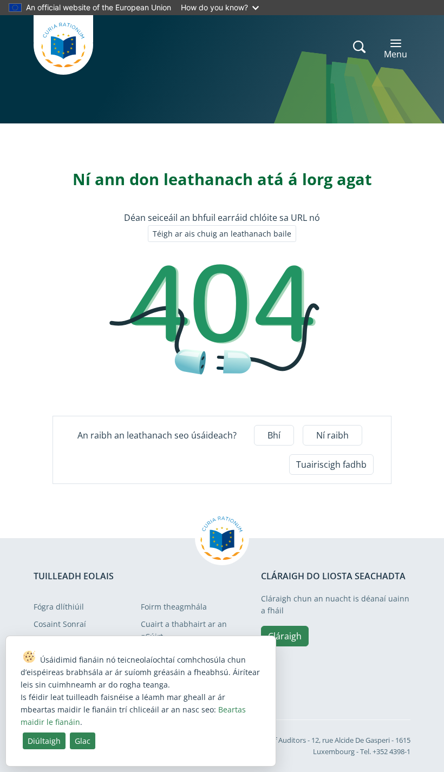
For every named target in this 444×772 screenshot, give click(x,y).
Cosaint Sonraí (60, 624)
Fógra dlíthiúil (59, 606)
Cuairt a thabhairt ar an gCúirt (184, 630)
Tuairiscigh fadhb (331, 464)
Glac (82, 741)
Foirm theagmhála (174, 606)
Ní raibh (332, 435)
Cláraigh (285, 636)
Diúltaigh (44, 741)
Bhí (273, 435)
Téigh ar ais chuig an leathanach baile (222, 233)
